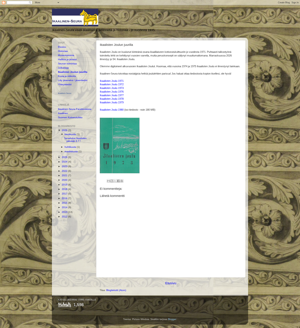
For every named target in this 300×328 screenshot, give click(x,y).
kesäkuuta (71, 134)
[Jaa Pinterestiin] (121, 181)
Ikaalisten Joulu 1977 (112, 95)
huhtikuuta (71, 147)
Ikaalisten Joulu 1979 (112, 102)
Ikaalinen (63, 113)
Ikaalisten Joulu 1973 (112, 88)
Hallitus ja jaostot (67, 59)
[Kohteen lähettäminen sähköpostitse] (108, 181)
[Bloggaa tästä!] (112, 181)
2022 (65, 171)
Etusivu (170, 283)
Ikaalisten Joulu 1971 (112, 81)
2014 (65, 207)
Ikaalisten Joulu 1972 (112, 84)
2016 (65, 198)
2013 (65, 212)
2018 (65, 189)
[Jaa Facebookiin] (118, 181)
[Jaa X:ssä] (115, 181)
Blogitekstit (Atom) (116, 290)
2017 (65, 193)
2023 (65, 166)
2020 (65, 180)
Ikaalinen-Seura (64, 93)
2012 (65, 216)
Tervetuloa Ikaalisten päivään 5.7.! (75, 139)
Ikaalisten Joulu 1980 (112, 109)
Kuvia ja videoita (67, 76)
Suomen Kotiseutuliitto (70, 117)
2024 (65, 161)
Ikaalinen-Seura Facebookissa (74, 109)
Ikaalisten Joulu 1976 (112, 91)
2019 (65, 184)
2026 (65, 130)
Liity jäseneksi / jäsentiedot (72, 80)
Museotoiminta (66, 55)
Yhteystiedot (65, 84)
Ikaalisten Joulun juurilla (72, 72)
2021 (65, 175)
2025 (65, 157)
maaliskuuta (71, 151)
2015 (65, 203)
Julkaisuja (63, 68)
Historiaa (63, 51)
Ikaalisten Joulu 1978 (112, 98)
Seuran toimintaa (67, 63)
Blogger (172, 319)
